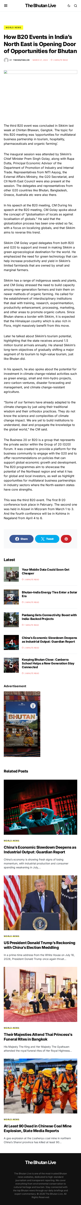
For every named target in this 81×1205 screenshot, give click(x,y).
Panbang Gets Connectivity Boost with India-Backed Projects (49, 617)
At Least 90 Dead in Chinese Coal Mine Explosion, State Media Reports (38, 1128)
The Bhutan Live (40, 5)
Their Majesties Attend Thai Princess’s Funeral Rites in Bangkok (38, 1036)
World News (13, 27)
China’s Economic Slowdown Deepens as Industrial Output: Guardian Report (49, 639)
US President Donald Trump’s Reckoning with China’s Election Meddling (39, 945)
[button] (6, 5)
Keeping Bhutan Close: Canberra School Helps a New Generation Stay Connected (48, 663)
